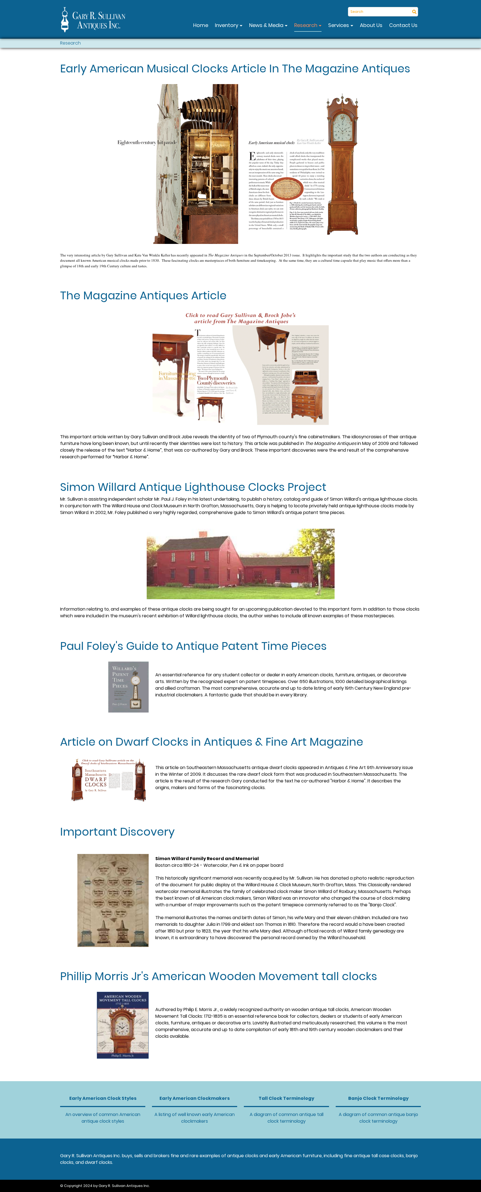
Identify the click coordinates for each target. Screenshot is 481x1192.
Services (339, 25)
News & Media (266, 25)
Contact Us (403, 25)
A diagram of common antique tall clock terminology (286, 1117)
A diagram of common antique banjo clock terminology (378, 1117)
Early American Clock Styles (102, 1098)
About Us (371, 25)
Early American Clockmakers (194, 1098)
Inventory (227, 25)
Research (306, 25)
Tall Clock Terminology (286, 1098)
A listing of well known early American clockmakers (194, 1117)
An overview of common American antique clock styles (102, 1117)
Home (200, 25)
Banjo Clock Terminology (378, 1098)
